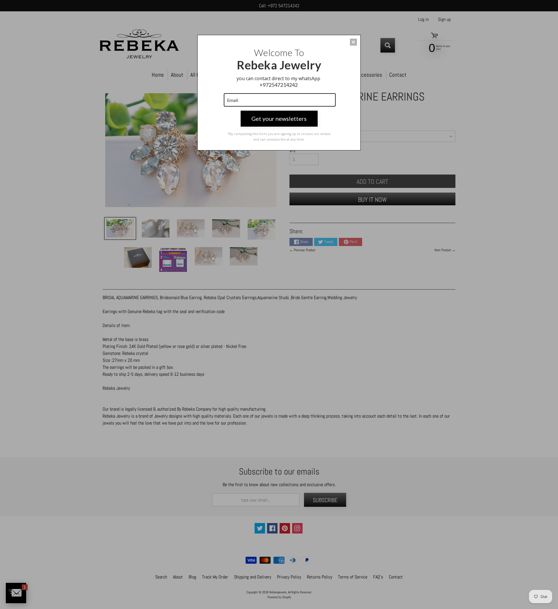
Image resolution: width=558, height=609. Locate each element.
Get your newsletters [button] (279, 118)
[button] (353, 42)
